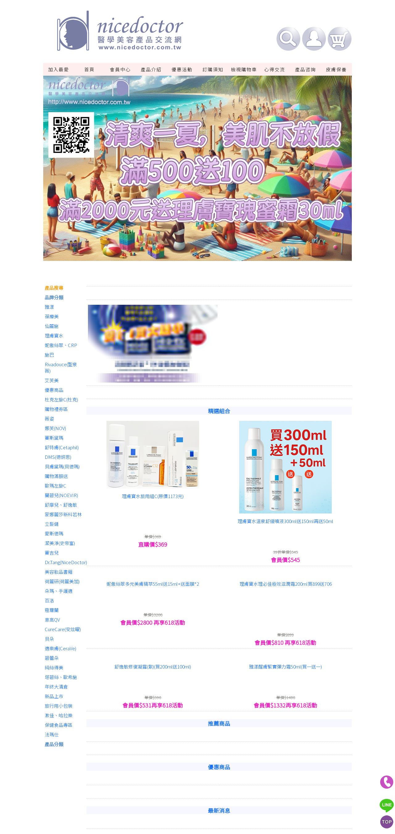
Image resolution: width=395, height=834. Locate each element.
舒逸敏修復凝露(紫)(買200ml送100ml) (152, 739)
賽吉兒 (52, 552)
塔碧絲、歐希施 (61, 677)
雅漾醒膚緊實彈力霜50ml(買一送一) (285, 739)
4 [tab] (197, 257)
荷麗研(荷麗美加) (62, 581)
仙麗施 (52, 326)
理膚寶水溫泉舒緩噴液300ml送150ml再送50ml (285, 593)
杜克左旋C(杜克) (61, 399)
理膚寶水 (54, 335)
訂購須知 (212, 69)
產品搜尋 (54, 287)
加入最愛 (58, 69)
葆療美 (52, 316)
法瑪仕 (52, 734)
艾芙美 (52, 380)
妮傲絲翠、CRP (61, 345)
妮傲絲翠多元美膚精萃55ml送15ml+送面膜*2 (152, 656)
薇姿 (49, 418)
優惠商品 (54, 390)
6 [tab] (216, 257)
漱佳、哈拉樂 (59, 715)
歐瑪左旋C (55, 485)
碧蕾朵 (52, 658)
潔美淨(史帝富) (60, 543)
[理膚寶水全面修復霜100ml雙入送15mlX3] (285, 646)
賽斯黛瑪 (54, 437)
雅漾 (49, 307)
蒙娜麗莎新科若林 (63, 514)
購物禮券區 (56, 409)
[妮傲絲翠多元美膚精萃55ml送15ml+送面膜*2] (153, 646)
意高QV (52, 619)
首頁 (89, 69)
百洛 (49, 600)
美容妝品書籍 (59, 571)
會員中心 (120, 69)
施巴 (49, 354)
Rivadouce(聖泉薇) (61, 367)
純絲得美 (54, 667)
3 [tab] (188, 257)
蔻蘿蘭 (52, 610)
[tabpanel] (197, 171)
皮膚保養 (336, 69)
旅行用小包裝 (59, 705)
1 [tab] (170, 257)
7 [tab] (225, 257)
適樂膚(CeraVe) (60, 648)
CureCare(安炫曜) (63, 629)
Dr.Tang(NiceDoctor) (64, 562)
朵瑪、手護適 (59, 591)
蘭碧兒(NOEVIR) (61, 495)
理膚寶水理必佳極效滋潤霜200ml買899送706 (285, 656)
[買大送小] (153, 416)
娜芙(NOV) (55, 428)
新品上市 (54, 696)
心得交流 (274, 69)
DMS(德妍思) (58, 457)
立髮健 (52, 524)
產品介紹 (151, 69)
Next (331, 171)
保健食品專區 (59, 725)
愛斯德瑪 (54, 533)
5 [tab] (207, 257)
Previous (64, 171)
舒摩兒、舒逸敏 (61, 504)
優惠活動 (182, 69)
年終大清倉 (56, 686)
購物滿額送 (56, 476)
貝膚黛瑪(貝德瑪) (62, 466)
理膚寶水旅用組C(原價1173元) (153, 568)
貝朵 (49, 638)
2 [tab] (179, 257)
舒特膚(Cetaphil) (62, 447)
